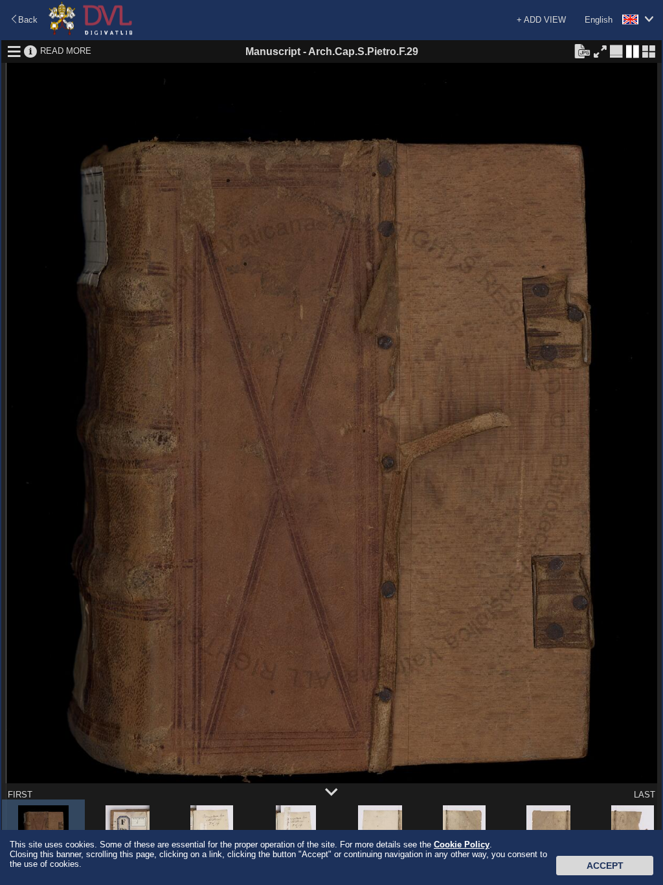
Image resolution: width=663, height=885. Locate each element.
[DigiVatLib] (91, 33)
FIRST (20, 794)
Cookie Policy (461, 844)
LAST (644, 794)
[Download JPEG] (582, 50)
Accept (605, 865)
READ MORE (65, 51)
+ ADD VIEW (541, 20)
